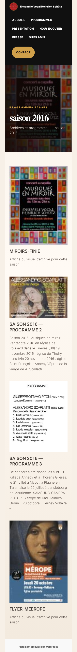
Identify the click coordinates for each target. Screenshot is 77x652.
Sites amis (37, 37)
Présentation (23, 28)
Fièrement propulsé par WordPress (38, 646)
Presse (17, 37)
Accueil (18, 20)
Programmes (41, 20)
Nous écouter (51, 28)
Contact (23, 52)
